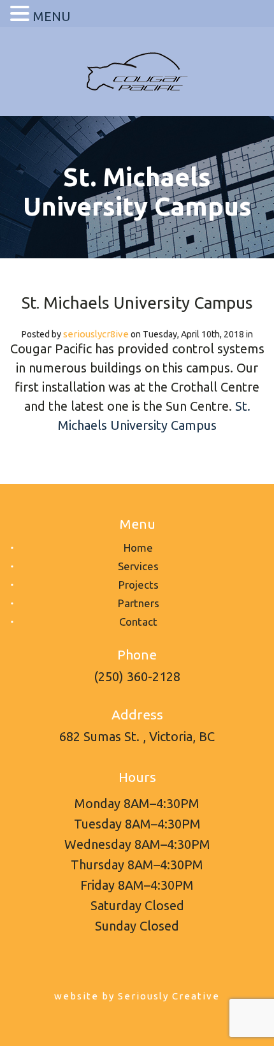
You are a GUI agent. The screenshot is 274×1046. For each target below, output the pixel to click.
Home (138, 547)
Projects (139, 584)
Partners (138, 603)
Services (138, 566)
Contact (138, 621)
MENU (52, 16)
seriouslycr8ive (96, 333)
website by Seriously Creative (137, 996)
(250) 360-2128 (137, 676)
